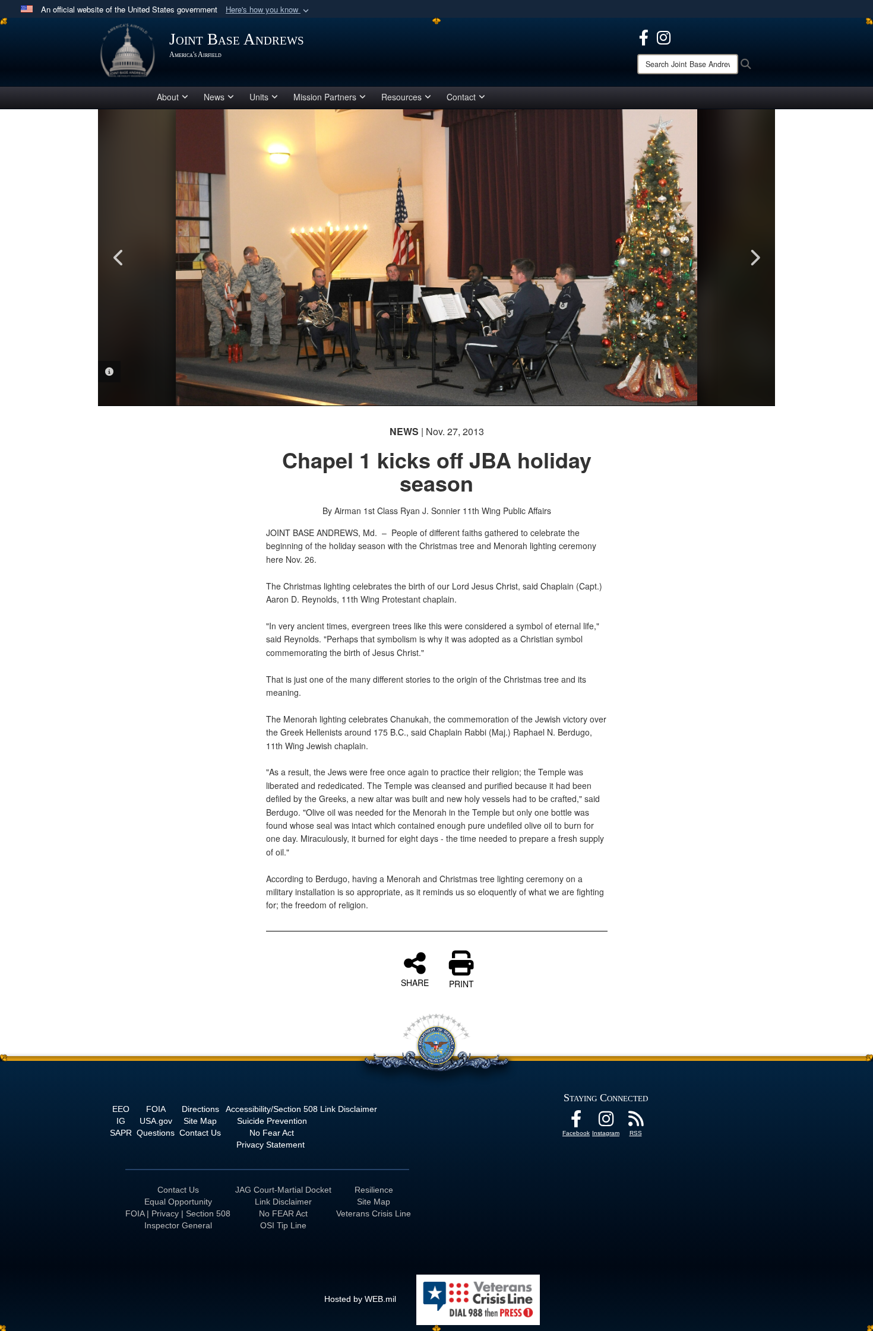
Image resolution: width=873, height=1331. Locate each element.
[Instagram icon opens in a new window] (663, 36)
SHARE (415, 982)
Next (754, 258)
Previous (119, 258)
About (168, 97)
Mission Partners (324, 97)
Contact (461, 97)
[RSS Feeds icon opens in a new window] (635, 1122)
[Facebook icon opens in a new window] (644, 36)
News (214, 97)
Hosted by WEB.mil (360, 1299)
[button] (268, 10)
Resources (401, 97)
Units (258, 97)
